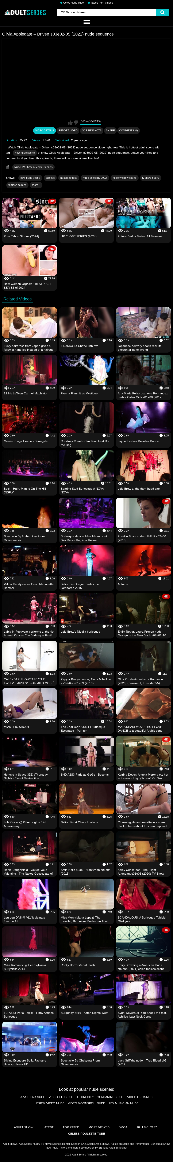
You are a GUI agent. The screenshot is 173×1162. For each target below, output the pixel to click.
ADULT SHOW (23, 1127)
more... (36, 185)
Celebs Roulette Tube (86, 1133)
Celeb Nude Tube (73, 2)
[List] (86, 22)
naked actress (68, 177)
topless (50, 177)
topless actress (17, 185)
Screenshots (91, 130)
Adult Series (79, 1154)
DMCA (123, 1127)
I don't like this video (76, 122)
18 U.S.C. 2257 (147, 1127)
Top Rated (71, 1127)
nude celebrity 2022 (95, 177)
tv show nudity (150, 177)
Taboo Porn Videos (102, 2)
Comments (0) (128, 130)
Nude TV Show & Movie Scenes (33, 167)
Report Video (67, 130)
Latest (48, 1127)
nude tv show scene (125, 177)
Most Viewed (99, 1127)
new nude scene (25, 152)
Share (110, 130)
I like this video (70, 122)
